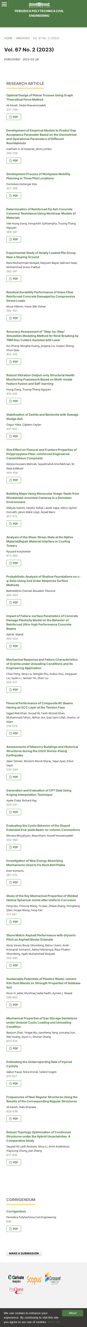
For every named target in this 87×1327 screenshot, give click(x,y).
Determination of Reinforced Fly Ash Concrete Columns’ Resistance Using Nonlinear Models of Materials (41, 213)
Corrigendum (16, 1211)
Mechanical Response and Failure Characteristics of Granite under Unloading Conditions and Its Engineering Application (42, 664)
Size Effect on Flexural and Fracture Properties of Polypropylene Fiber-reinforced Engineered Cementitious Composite (41, 454)
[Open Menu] (4, 4)
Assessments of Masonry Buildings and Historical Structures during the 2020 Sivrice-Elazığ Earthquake (42, 751)
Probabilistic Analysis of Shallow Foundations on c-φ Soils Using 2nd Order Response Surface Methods (43, 581)
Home (8, 38)
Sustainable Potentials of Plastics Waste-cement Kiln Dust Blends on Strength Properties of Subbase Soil (43, 983)
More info (54, 1322)
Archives (23, 38)
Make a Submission (24, 1253)
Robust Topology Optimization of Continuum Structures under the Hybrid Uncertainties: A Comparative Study (38, 1136)
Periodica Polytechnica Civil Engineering (39, 13)
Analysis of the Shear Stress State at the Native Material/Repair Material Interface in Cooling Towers (39, 541)
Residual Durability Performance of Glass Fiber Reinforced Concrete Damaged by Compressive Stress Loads (40, 296)
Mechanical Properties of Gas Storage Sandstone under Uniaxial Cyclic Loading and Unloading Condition (41, 1022)
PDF (15, 117)
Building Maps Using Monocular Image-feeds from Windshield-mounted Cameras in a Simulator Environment (42, 498)
